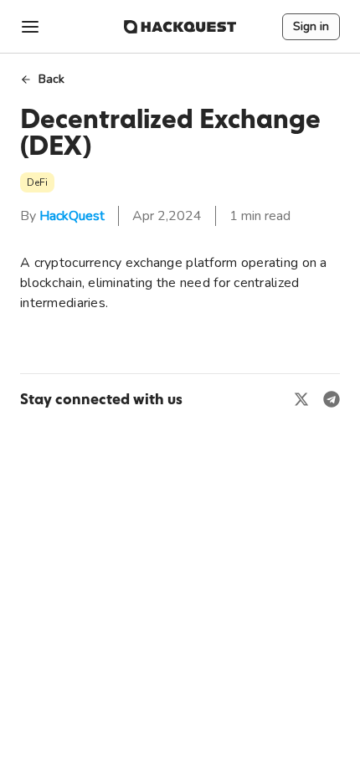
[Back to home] (180, 26)
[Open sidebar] (30, 27)
